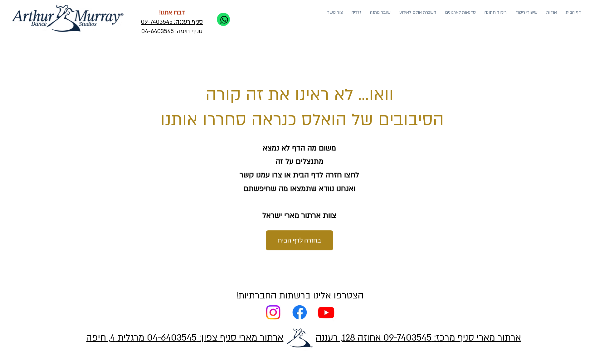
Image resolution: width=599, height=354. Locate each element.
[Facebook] (299, 312)
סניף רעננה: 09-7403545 (172, 22)
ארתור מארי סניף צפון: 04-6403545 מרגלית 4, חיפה (184, 338)
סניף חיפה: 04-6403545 (171, 31)
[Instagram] (273, 312)
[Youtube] (326, 312)
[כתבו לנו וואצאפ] (223, 19)
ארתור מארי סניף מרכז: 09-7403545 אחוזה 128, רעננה (418, 338)
